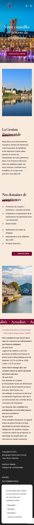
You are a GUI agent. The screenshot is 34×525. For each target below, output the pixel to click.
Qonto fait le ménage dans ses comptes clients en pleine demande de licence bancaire (16, 370)
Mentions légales (8, 464)
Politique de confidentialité (12, 467)
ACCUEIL (5, 477)
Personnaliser (11, 513)
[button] (17, 53)
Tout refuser (11, 509)
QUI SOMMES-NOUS (10, 481)
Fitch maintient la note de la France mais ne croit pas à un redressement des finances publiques (17, 341)
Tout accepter (11, 505)
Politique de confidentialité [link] (15, 517)
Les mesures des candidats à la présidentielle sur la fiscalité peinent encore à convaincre (16, 410)
